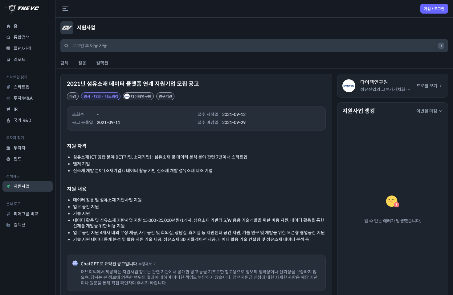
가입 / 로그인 (434, 8)
